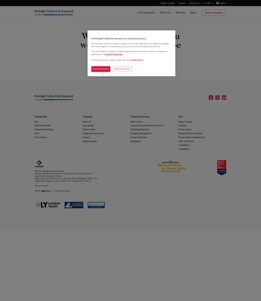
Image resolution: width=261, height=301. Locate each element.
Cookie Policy (136, 60)
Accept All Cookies (101, 69)
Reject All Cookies (122, 69)
